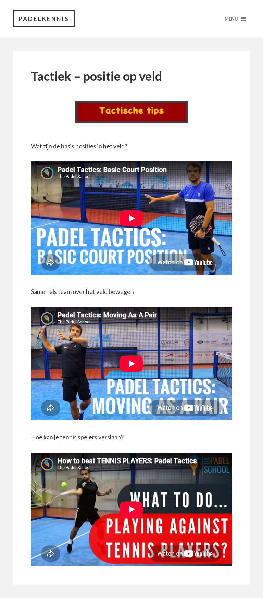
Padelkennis (43, 18)
